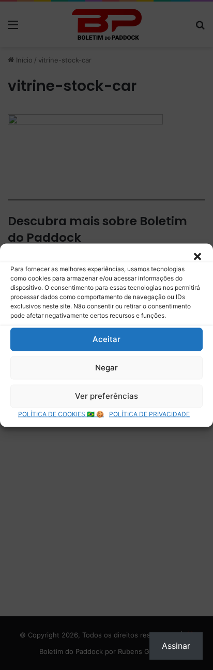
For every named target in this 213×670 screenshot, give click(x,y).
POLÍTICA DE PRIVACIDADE (149, 413)
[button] (197, 256)
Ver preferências (106, 396)
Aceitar (106, 339)
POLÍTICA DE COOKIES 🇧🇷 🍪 (61, 413)
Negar (106, 367)
